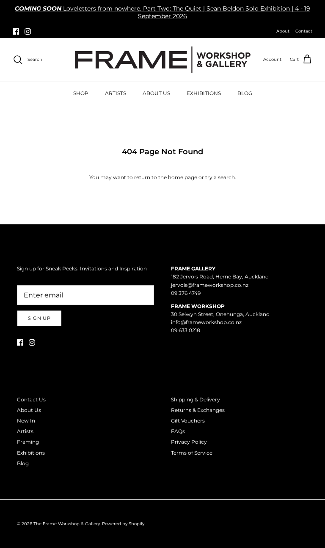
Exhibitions (31, 453)
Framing (28, 442)
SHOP (80, 93)
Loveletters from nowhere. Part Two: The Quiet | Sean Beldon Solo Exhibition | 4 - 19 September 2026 (162, 12)
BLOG (244, 93)
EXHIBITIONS (204, 93)
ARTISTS (115, 93)
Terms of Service (191, 453)
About (282, 31)
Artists (25, 431)
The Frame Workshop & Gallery (66, 523)
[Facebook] (16, 31)
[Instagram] (28, 31)
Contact (303, 31)
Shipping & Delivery (195, 399)
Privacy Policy (189, 442)
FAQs (178, 431)
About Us (29, 410)
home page (182, 177)
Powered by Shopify (123, 523)
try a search (220, 177)
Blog (23, 463)
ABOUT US (156, 93)
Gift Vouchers (188, 420)
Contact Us (31, 399)
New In (26, 420)
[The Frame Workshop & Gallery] (163, 59)
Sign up (39, 318)
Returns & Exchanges (198, 410)
